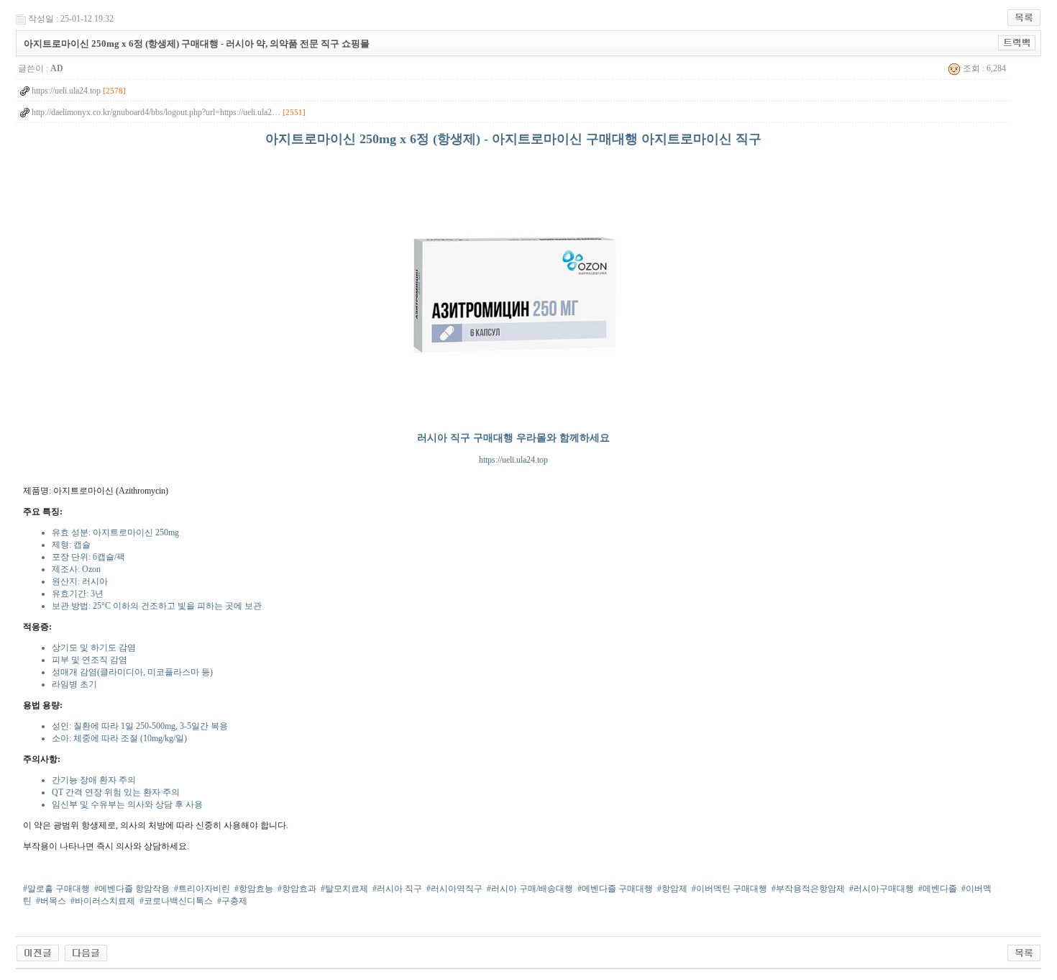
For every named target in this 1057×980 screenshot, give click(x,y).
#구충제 (232, 901)
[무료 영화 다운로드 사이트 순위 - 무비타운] (86, 952)
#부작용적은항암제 (808, 889)
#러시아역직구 (454, 889)
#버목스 (51, 901)
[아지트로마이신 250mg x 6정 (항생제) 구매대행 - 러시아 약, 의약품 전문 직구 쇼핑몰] (38, 952)
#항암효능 (253, 889)
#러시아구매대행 (881, 889)
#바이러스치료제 (102, 901)
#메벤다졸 (937, 889)
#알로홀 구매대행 (56, 889)
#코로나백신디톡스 (176, 901)
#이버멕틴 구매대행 (729, 889)
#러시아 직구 (397, 889)
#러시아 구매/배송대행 (530, 889)
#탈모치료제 (344, 889)
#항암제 (672, 889)
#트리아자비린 (202, 889)
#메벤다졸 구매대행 (615, 889)
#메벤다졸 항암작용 (132, 889)
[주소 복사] (1017, 42)
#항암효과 (297, 889)
